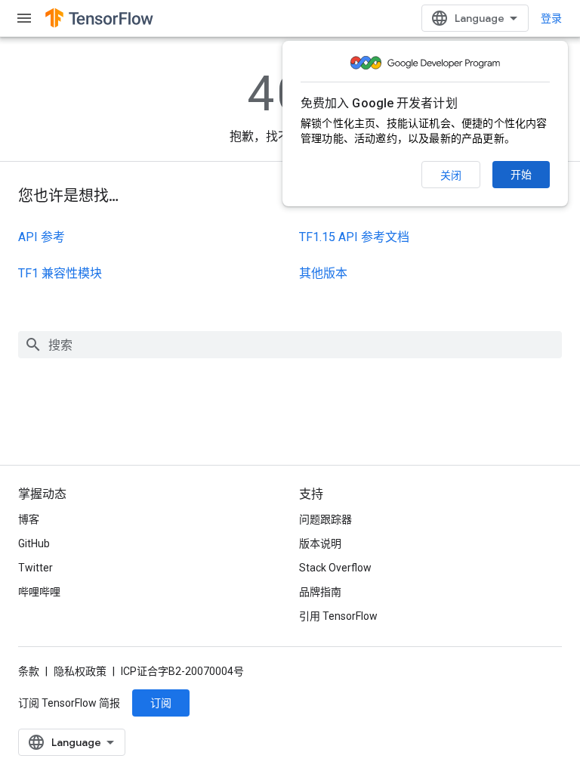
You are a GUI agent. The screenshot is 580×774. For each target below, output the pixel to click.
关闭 (450, 175)
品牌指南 (320, 592)
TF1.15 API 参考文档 (354, 237)
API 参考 (41, 237)
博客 (28, 519)
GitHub (34, 543)
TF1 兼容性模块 (60, 273)
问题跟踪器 (325, 519)
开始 (521, 174)
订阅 (160, 703)
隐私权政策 (80, 671)
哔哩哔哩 (39, 592)
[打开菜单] (24, 18)
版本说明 (320, 543)
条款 (28, 671)
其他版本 (323, 273)
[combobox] (290, 344)
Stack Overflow (335, 568)
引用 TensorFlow (338, 616)
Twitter (35, 568)
